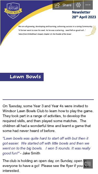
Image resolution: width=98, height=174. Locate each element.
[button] (63, 5)
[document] (49, 87)
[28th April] (49, 23)
